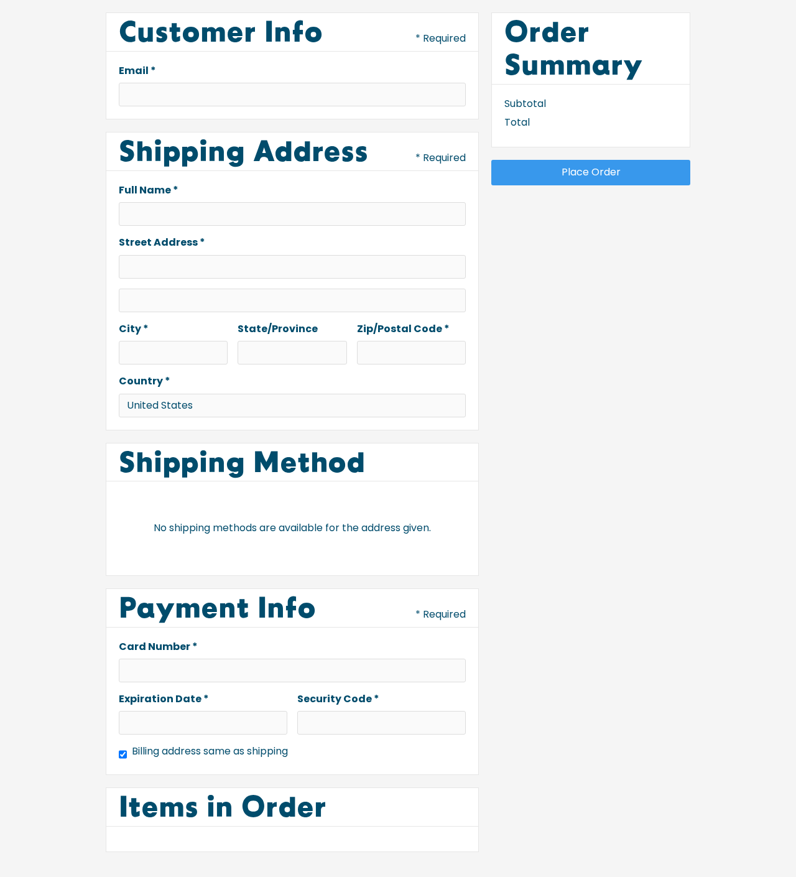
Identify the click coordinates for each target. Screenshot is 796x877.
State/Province (278, 329)
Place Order (591, 172)
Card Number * (158, 647)
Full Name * (148, 190)
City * (134, 329)
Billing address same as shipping (210, 751)
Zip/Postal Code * (403, 329)
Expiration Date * (164, 699)
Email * (137, 71)
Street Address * (162, 242)
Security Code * (338, 699)
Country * (144, 381)
